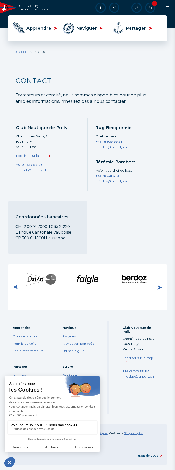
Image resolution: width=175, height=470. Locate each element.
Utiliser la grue (74, 351)
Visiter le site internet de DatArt (41, 279)
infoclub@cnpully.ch (31, 170)
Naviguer (86, 28)
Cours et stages (25, 336)
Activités (19, 375)
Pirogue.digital (133, 433)
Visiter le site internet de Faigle (87, 279)
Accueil (21, 52)
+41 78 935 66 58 (109, 141)
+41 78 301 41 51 (108, 175)
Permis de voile (24, 343)
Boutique (70, 375)
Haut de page (148, 455)
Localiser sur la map (31, 155)
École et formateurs (28, 351)
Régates (69, 336)
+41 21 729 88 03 (29, 165)
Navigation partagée (78, 343)
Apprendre (38, 28)
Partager (136, 28)
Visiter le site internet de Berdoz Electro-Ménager (134, 279)
